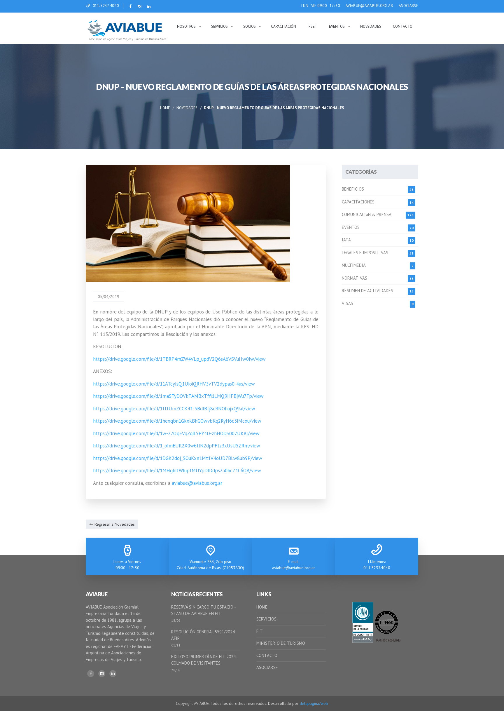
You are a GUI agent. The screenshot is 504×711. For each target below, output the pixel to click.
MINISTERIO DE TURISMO (280, 643)
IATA (346, 240)
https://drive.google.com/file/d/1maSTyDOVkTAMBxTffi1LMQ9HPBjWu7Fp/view (178, 396)
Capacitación (283, 26)
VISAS (347, 303)
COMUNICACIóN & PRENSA (366, 214)
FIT (259, 631)
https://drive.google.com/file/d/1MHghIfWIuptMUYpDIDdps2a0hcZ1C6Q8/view (177, 470)
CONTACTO (266, 655)
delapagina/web (314, 703)
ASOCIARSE (408, 5)
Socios (249, 26)
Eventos (337, 26)
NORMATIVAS (354, 278)
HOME (261, 607)
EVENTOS (351, 227)
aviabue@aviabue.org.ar (197, 483)
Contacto (402, 26)
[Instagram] (102, 674)
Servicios (219, 26)
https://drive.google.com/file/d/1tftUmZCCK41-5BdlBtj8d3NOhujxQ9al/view (174, 408)
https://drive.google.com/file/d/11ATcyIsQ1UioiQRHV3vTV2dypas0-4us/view (174, 384)
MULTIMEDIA (354, 265)
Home (165, 107)
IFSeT (312, 26)
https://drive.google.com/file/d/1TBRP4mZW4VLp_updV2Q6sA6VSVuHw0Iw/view (179, 359)
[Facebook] (91, 674)
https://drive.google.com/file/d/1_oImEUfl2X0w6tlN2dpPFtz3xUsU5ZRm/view (176, 445)
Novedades (370, 26)
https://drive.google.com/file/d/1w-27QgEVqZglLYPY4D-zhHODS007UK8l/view (177, 433)
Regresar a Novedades (114, 524)
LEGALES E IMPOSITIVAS (365, 252)
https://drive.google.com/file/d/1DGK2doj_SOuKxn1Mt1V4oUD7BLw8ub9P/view (177, 458)
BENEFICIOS (353, 189)
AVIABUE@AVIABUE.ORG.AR (369, 5)
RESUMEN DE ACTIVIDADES (367, 290)
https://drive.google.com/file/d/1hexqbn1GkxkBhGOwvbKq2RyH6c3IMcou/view (177, 421)
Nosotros (186, 26)
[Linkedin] (113, 674)
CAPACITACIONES (358, 202)
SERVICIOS (266, 619)
